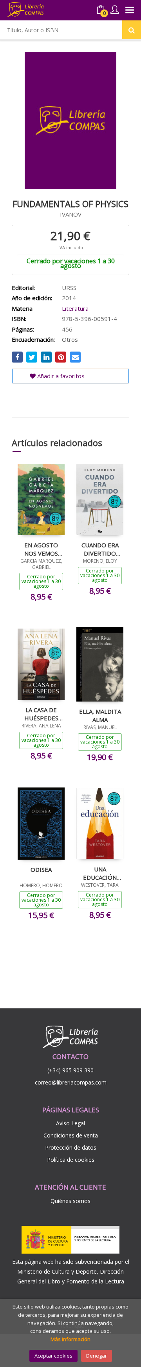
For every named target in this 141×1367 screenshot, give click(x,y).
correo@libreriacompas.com (71, 1082)
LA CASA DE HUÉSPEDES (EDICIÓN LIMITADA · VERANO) (41, 714)
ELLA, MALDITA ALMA (100, 715)
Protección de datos (70, 1147)
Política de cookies (70, 1159)
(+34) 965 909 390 (70, 1070)
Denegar (96, 1355)
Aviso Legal (70, 1123)
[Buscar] (131, 29)
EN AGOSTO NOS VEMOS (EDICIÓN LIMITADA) (41, 549)
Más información (70, 1339)
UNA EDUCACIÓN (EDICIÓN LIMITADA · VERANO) (100, 873)
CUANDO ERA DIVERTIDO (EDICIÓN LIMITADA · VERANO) (100, 549)
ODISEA (41, 869)
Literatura (75, 308)
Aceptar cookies (53, 1355)
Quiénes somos (70, 1201)
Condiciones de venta (70, 1135)
